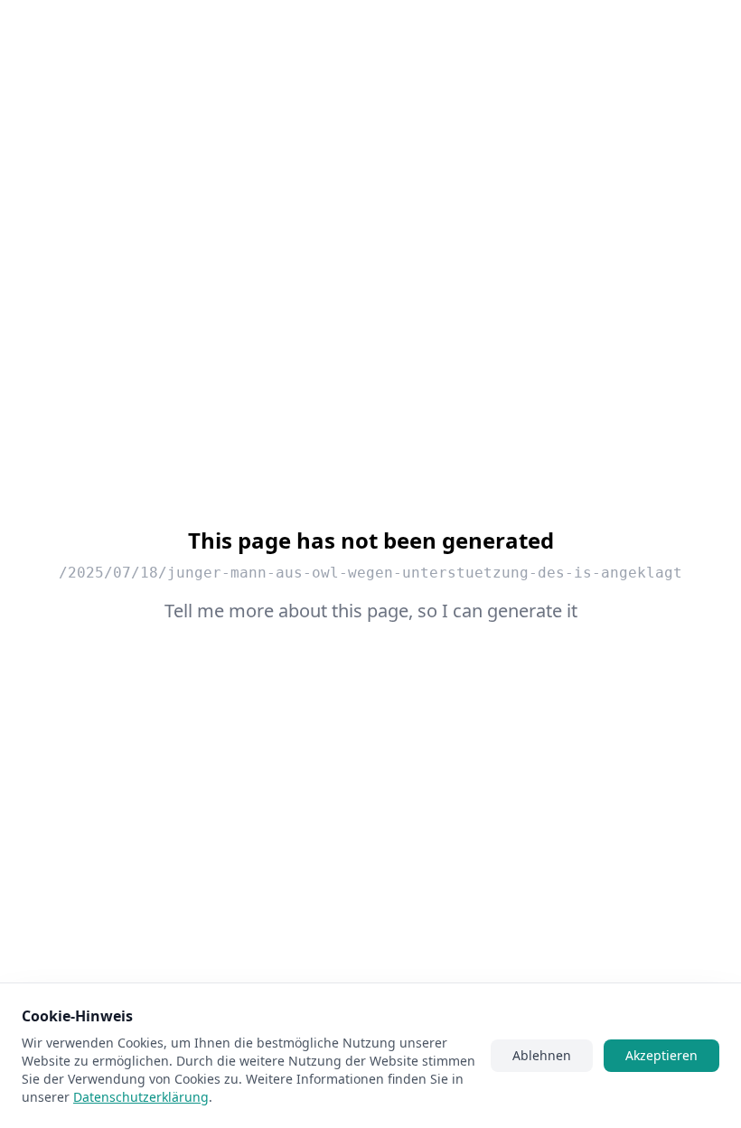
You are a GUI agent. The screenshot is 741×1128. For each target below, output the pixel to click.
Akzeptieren (661, 1055)
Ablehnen (541, 1055)
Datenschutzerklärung (141, 1096)
